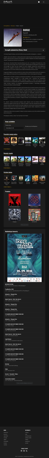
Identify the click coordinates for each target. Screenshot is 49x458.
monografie (6, 441)
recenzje (5, 437)
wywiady (5, 444)
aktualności (6, 432)
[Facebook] (21, 451)
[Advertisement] (24, 13)
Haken (6, 369)
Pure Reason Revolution (15, 206)
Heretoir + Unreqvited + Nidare (11, 374)
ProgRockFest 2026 (9, 289)
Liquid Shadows (8, 339)
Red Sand (7, 364)
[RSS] (26, 451)
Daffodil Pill (34, 221)
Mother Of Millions (34, 206)
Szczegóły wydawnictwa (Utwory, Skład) (16, 50)
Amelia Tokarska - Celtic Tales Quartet (13, 299)
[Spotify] (24, 451)
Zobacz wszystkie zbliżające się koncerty (24, 383)
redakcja (26, 432)
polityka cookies (28, 437)
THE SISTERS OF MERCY (10, 379)
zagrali (5, 439)
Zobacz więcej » (7, 186)
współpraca (27, 441)
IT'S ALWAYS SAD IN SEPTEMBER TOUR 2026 (14, 314)
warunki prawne (28, 435)
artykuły (5, 443)
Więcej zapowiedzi (24, 224)
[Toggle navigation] (43, 2)
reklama (26, 439)
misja (26, 434)
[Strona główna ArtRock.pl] (8, 1)
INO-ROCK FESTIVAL (9, 284)
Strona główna (7, 25)
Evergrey (14, 221)
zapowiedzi (6, 435)
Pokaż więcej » (7, 148)
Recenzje (13, 25)
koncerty (5, 434)
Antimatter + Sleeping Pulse (11, 294)
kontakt (26, 443)
